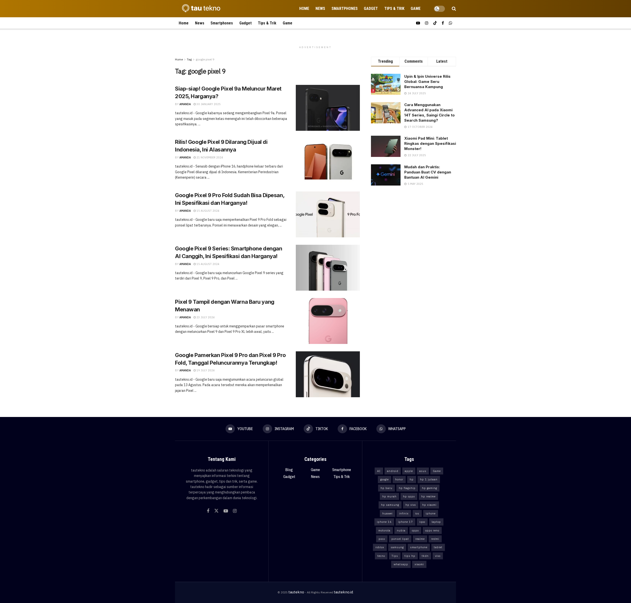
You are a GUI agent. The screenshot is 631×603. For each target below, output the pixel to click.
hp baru (386, 488)
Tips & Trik (394, 8)
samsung (397, 547)
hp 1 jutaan (429, 479)
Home (304, 8)
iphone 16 (384, 522)
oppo (415, 530)
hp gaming (429, 488)
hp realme (428, 496)
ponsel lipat (400, 539)
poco (382, 539)
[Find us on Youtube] (418, 23)
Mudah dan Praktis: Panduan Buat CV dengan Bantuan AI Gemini (427, 172)
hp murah (389, 496)
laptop (436, 522)
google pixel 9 (205, 59)
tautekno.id (343, 592)
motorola (384, 530)
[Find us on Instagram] (426, 23)
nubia (401, 530)
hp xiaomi (429, 505)
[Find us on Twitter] (216, 511)
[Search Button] (454, 8)
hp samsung (390, 505)
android (392, 471)
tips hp (409, 556)
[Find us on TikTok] (435, 23)
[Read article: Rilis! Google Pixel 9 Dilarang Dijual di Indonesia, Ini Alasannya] (328, 161)
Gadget (371, 8)
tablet (438, 547)
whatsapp (401, 564)
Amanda (185, 104)
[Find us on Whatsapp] (450, 23)
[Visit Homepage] (199, 8)
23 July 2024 (205, 317)
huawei (387, 513)
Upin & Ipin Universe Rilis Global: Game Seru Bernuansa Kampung (427, 81)
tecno (381, 556)
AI (379, 471)
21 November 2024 (209, 157)
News (320, 8)
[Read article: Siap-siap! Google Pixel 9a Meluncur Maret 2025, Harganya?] (328, 108)
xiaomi (419, 564)
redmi (435, 539)
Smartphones (345, 8)
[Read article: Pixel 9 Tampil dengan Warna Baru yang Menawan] (328, 321)
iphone (431, 513)
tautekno (296, 592)
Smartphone (341, 470)
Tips (394, 556)
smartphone (418, 547)
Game (416, 8)
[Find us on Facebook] (443, 23)
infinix (404, 513)
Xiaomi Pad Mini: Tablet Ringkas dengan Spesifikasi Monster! (430, 143)
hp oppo (409, 496)
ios (417, 513)
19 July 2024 (205, 370)
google (384, 479)
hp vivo (410, 505)
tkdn (425, 556)
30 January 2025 (208, 104)
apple (409, 471)
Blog (289, 470)
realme (420, 539)
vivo (437, 556)
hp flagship (407, 488)
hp (412, 479)
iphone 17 (405, 522)
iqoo (422, 522)
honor (399, 479)
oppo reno (432, 530)
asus (422, 471)
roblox (379, 547)
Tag (189, 59)
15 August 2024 (207, 210)
